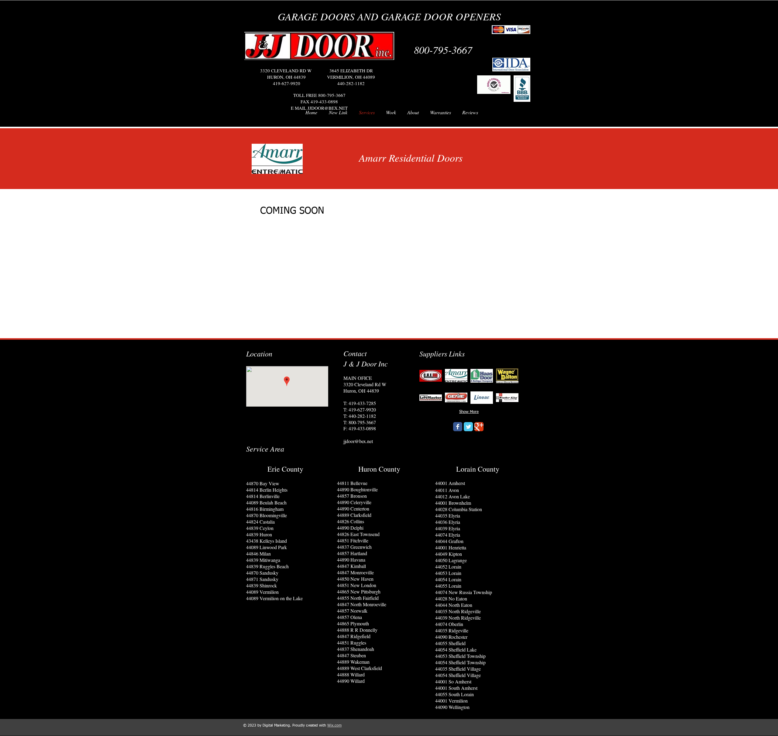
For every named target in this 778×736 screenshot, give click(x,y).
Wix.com (334, 725)
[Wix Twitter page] (468, 426)
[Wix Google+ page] (479, 426)
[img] (430, 375)
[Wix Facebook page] (457, 426)
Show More (469, 412)
